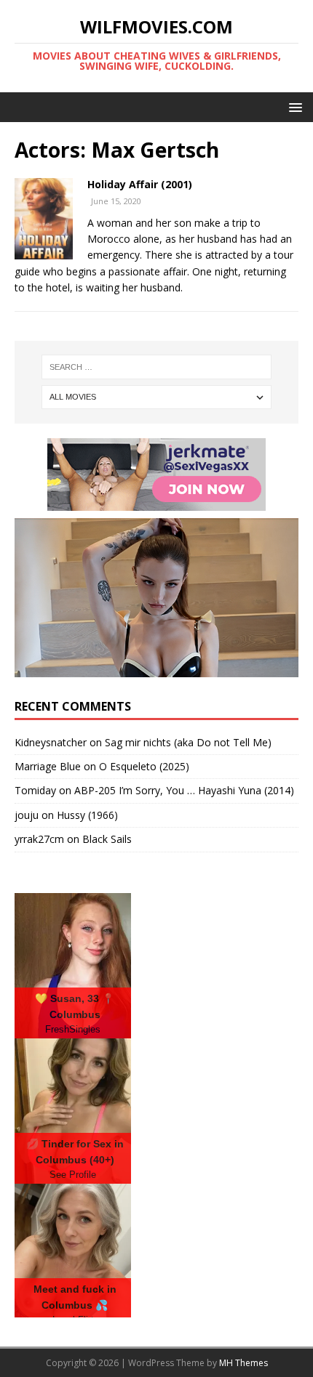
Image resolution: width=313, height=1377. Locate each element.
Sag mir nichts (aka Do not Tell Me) (188, 742)
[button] (293, 106)
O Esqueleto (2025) (144, 766)
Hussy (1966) (87, 815)
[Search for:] (157, 367)
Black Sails (107, 839)
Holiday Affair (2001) (139, 184)
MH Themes (243, 1363)
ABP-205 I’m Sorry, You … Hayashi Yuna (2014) (184, 790)
